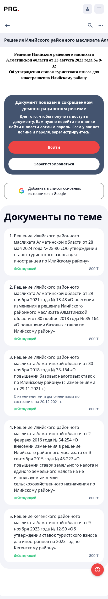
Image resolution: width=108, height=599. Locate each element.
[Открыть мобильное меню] (99, 9)
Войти (54, 147)
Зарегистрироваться (54, 163)
